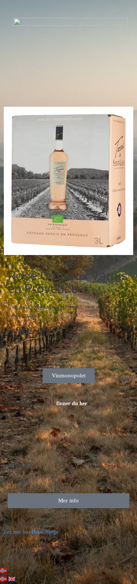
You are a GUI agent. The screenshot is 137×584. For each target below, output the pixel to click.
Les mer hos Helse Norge (31, 532)
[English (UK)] (11, 579)
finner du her (71, 403)
